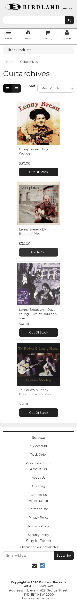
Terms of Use (38, 509)
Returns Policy (38, 526)
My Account (38, 446)
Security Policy (38, 535)
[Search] (69, 20)
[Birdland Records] (38, 5)
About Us (38, 477)
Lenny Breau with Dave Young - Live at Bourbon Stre (38, 314)
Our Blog (38, 486)
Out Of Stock (38, 172)
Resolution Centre (38, 463)
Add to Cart (38, 252)
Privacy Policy (38, 517)
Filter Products (18, 50)
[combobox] (34, 20)
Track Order (38, 454)
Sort (31, 86)
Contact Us (39, 495)
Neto (52, 598)
